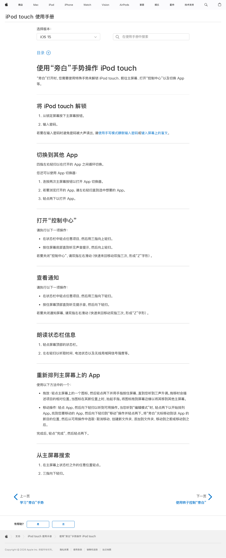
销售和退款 (92, 550)
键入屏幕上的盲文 (154, 133)
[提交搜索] (117, 37)
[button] (206, 5)
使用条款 (77, 550)
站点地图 (106, 550)
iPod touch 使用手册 (30, 16)
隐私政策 (64, 550)
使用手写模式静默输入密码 (118, 133)
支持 (17, 536)
